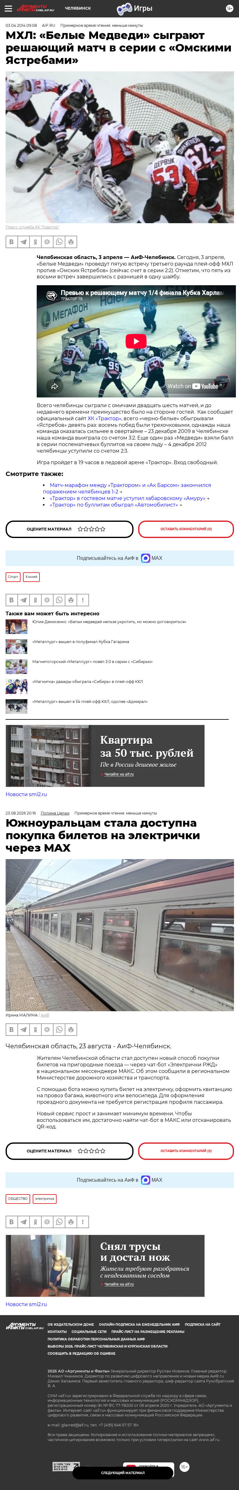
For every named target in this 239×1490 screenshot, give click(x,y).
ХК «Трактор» (104, 418)
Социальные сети (89, 1332)
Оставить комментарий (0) (186, 529)
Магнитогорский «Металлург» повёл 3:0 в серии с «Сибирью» (92, 661)
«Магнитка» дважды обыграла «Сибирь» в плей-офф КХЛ (87, 681)
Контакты (57, 1332)
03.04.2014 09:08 (21, 25)
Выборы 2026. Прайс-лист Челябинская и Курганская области (107, 1346)
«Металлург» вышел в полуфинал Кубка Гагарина (80, 641)
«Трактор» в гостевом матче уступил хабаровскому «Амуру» (127, 498)
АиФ (45, 1015)
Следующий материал (123, 1473)
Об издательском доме (71, 1325)
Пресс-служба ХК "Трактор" (32, 227)
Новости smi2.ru (26, 794)
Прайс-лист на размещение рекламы (147, 1332)
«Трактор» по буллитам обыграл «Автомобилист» (114, 505)
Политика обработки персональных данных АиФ (96, 1339)
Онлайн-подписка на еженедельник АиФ (139, 1325)
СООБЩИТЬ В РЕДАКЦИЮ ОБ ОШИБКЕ (81, 1354)
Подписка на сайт (202, 1325)
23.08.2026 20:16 (21, 813)
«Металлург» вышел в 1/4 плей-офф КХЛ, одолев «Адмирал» (90, 701)
